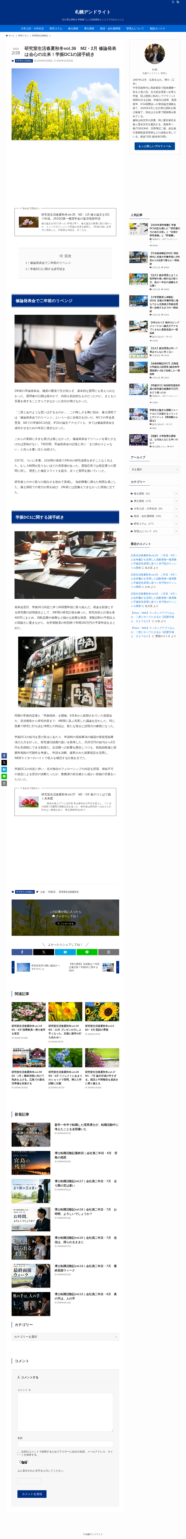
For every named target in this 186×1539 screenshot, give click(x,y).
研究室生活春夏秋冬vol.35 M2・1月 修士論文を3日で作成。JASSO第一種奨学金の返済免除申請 (75, 216)
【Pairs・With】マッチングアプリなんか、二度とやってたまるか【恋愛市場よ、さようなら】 (153, 616)
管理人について (145, 531)
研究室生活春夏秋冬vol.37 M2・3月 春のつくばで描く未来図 (76, 796)
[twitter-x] (173, 2)
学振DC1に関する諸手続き (47, 269)
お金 (43, 892)
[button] (22, 952)
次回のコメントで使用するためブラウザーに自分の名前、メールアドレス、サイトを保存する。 (67, 1453)
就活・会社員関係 (147, 516)
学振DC (52, 892)
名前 (20, 1438)
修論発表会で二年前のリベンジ (50, 262)
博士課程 (142, 501)
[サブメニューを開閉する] (176, 493)
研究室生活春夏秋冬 (69, 892)
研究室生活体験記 (24, 61)
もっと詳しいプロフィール (154, 146)
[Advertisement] (65, 171)
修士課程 (142, 493)
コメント (24, 1390)
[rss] (177, 2)
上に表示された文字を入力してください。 (41, 1470)
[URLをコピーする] (108, 952)
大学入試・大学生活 (148, 508)
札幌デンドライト (93, 12)
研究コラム (143, 523)
